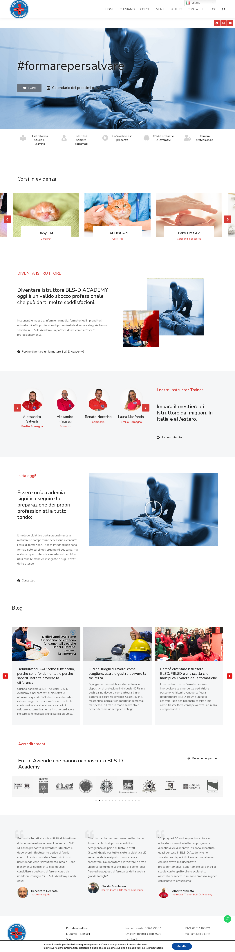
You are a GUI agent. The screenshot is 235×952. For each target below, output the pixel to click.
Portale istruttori (77, 928)
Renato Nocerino (98, 416)
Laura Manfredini (131, 416)
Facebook (131, 939)
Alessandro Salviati (32, 419)
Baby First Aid (189, 233)
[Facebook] (217, 23)
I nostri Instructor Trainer (180, 390)
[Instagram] (223, 23)
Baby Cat (46, 233)
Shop (69, 939)
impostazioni (156, 948)
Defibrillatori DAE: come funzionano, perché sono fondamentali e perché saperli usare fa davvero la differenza (46, 676)
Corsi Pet (46, 238)
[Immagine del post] (46, 215)
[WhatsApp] (227, 919)
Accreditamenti (32, 744)
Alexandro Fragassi (65, 419)
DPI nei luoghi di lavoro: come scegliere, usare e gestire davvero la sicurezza (117, 673)
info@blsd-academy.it (147, 934)
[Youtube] (230, 23)
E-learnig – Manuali (78, 934)
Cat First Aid (118, 233)
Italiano (195, 2)
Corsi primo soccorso (189, 238)
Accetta (181, 946)
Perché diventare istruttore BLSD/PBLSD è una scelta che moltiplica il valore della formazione (188, 673)
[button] (7, 219)
